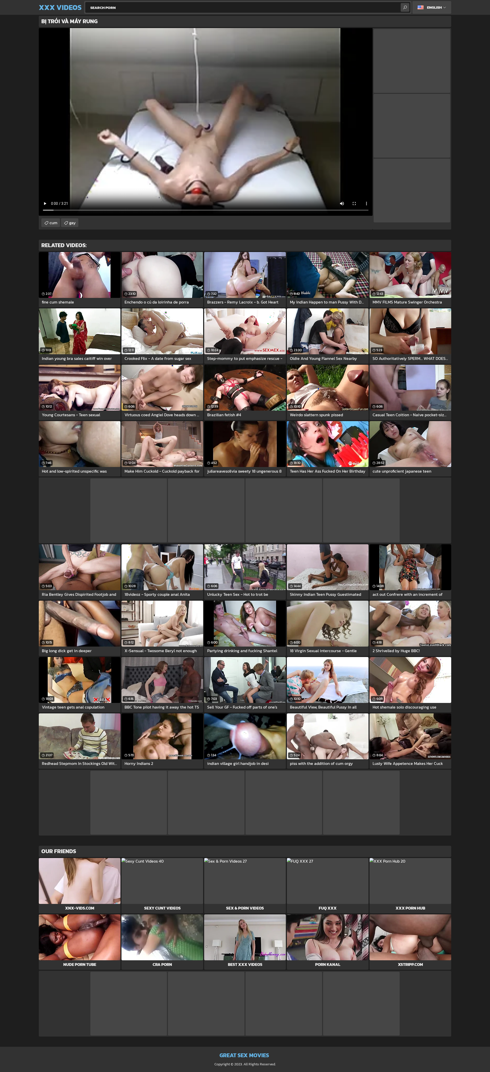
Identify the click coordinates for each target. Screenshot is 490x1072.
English (434, 7)
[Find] (405, 7)
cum (53, 223)
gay (72, 223)
